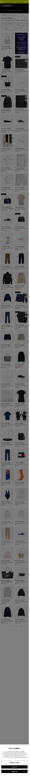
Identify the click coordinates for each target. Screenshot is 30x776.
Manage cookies (14, 762)
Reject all (14, 771)
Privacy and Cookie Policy (20, 757)
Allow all (14, 767)
